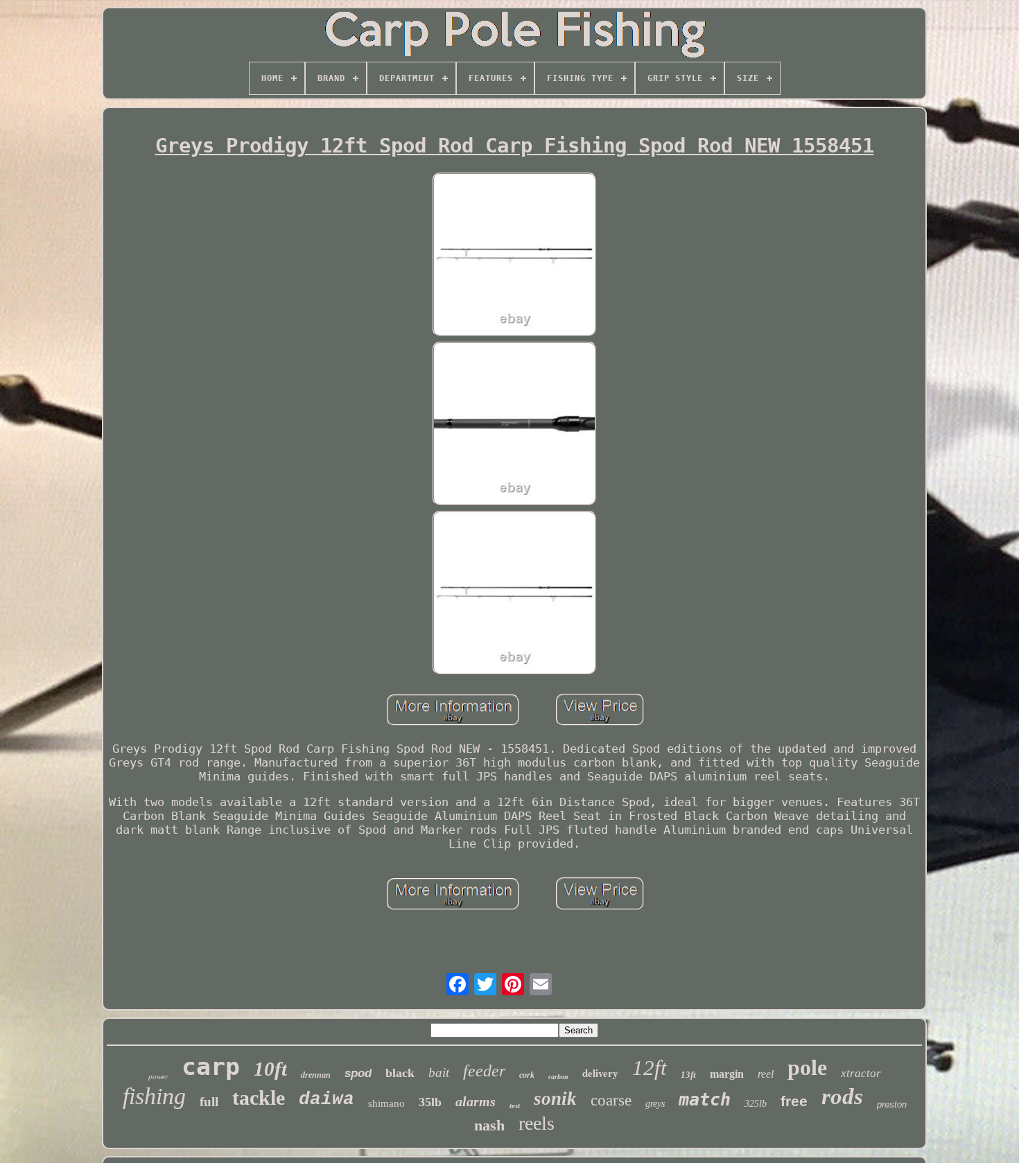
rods (842, 1096)
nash (489, 1125)
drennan (316, 1075)
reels (537, 1123)
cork (526, 1075)
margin (727, 1074)
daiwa (326, 1099)
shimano (386, 1103)
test (514, 1105)
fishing (154, 1096)
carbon (558, 1077)
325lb (755, 1104)
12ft (649, 1068)
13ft (688, 1074)
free (794, 1101)
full (209, 1101)
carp (211, 1067)
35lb (430, 1102)
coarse (611, 1100)
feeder (484, 1071)
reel (766, 1074)
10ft (270, 1069)
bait (438, 1072)
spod (358, 1073)
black (400, 1073)
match (705, 1100)
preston (892, 1104)
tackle (258, 1097)
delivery (600, 1073)
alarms (475, 1101)
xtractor (861, 1073)
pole (807, 1067)
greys (655, 1104)
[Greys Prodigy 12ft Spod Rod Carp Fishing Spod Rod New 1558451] (514, 255)
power (158, 1076)
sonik (555, 1098)
